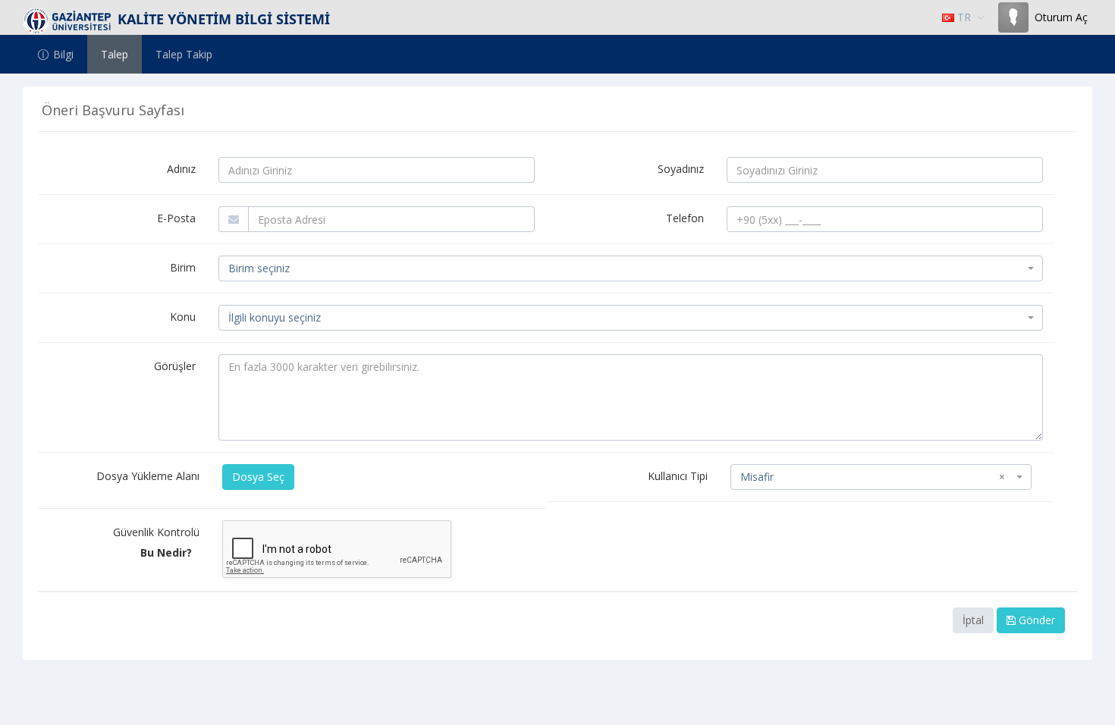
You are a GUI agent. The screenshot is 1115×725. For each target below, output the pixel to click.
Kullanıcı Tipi (678, 476)
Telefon (685, 218)
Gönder (1035, 620)
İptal (973, 620)
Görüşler (175, 366)
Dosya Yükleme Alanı (147, 476)
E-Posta (176, 218)
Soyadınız (681, 169)
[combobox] (630, 268)
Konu (183, 316)
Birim (183, 267)
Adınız (181, 169)
